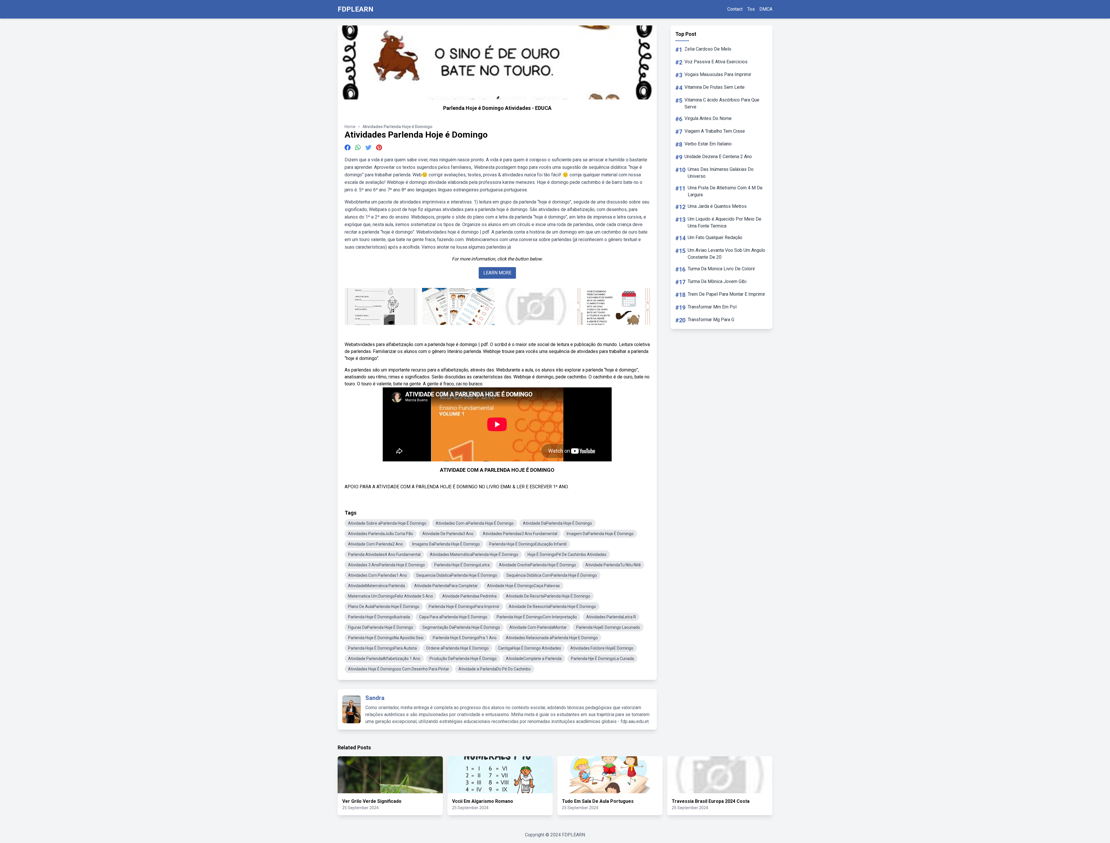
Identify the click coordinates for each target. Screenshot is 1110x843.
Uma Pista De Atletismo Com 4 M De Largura (725, 191)
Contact (735, 9)
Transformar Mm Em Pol (712, 307)
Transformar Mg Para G (711, 319)
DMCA (765, 9)
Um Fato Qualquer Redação (715, 237)
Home (350, 126)
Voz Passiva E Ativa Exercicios (716, 61)
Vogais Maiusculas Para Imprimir (717, 74)
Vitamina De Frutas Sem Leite (714, 87)
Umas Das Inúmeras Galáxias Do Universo (721, 173)
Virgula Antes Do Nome (708, 118)
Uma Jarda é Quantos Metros (717, 206)
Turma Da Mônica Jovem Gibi (717, 281)
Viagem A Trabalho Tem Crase (714, 131)
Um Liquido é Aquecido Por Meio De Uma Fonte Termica (724, 222)
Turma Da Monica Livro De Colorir (721, 268)
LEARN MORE (497, 273)
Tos (751, 9)
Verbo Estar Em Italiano (708, 144)
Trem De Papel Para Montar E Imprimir (726, 294)
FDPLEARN (355, 9)
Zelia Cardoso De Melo (707, 49)
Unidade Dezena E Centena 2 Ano (718, 156)
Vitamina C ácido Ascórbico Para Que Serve (721, 103)
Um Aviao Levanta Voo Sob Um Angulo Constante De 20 (726, 253)
